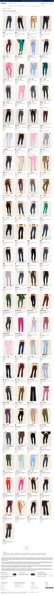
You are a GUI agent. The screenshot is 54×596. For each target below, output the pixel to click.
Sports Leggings (33, 553)
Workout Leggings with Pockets (23, 554)
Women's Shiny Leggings (42, 554)
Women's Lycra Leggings (6, 554)
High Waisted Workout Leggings (41, 553)
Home (3, 8)
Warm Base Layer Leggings (26, 553)
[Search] (37, 3)
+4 (21, 172)
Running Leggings (18, 553)
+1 (9, 125)
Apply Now (39, 576)
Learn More (44, 576)
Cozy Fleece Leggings (14, 554)
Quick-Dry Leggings (6, 553)
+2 (46, 379)
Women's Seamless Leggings (33, 554)
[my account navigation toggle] (51, 1)
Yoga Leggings (12, 553)
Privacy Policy (3, 578)
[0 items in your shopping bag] (53, 1)
